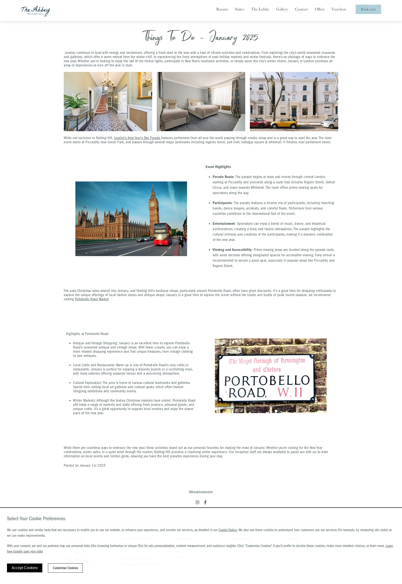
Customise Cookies (65, 568)
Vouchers (339, 9)
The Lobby (260, 9)
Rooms (222, 9)
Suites (239, 9)
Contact (301, 9)
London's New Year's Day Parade (137, 138)
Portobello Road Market (92, 299)
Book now (368, 9)
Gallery (282, 9)
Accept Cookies (25, 568)
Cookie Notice (227, 530)
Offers (320, 9)
